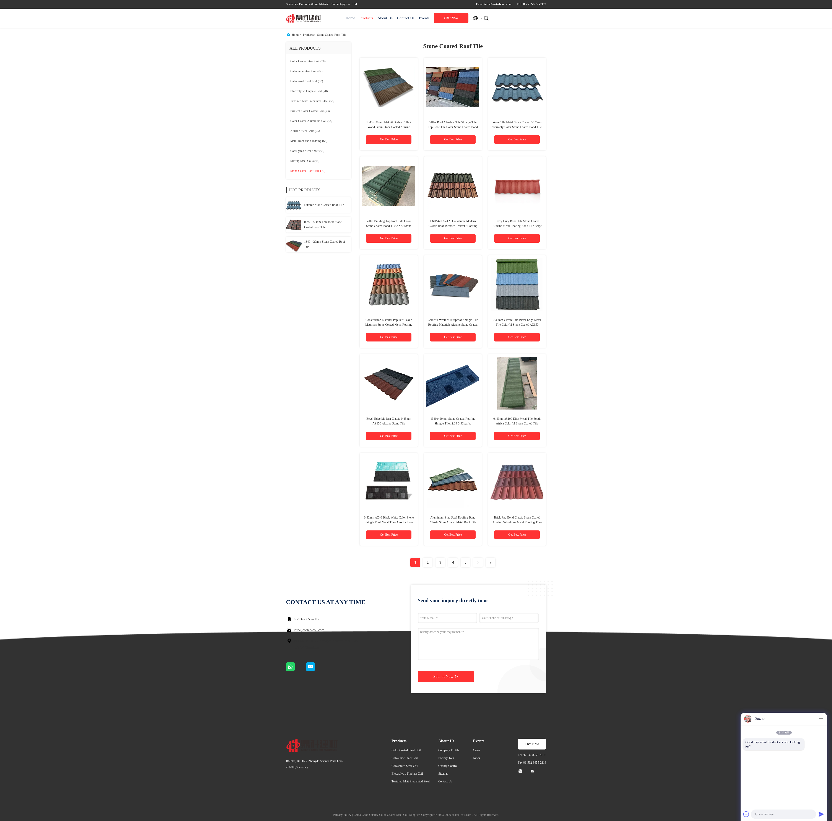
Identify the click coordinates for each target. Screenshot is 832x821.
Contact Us (405, 18)
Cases (476, 750)
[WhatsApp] (296, 670)
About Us (385, 18)
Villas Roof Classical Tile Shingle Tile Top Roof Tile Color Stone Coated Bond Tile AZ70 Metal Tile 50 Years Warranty (453, 127)
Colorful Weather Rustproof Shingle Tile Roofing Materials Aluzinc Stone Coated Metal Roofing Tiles (453, 324)
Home (350, 18)
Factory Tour (446, 758)
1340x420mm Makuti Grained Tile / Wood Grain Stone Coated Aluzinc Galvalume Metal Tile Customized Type (388, 127)
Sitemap (443, 773)
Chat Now (451, 18)
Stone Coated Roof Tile (331, 34)
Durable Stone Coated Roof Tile (324, 204)
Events (424, 18)
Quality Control (448, 765)
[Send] (821, 814)
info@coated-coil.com (309, 630)
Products (366, 18)
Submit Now (443, 676)
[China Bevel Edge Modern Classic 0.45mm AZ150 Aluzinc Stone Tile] (388, 383)
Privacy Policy (342, 814)
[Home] (303, 18)
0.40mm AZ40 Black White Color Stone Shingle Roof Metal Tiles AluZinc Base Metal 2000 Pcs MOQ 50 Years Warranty (389, 522)
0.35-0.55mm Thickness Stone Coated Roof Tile (323, 224)
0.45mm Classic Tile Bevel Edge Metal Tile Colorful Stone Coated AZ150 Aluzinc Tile (517, 324)
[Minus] (821, 718)
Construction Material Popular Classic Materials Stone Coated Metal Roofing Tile (388, 324)
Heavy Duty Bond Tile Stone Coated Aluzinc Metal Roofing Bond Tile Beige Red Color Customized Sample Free (517, 225)
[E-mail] (316, 670)
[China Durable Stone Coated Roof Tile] (294, 205)
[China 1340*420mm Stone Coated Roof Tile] (294, 244)
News (476, 758)
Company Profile (448, 750)
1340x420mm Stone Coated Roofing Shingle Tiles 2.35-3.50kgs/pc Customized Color (453, 423)
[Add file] (746, 814)
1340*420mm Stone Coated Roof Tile (324, 244)
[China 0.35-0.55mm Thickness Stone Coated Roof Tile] (294, 224)
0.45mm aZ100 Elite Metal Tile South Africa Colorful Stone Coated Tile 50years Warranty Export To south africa (517, 423)
